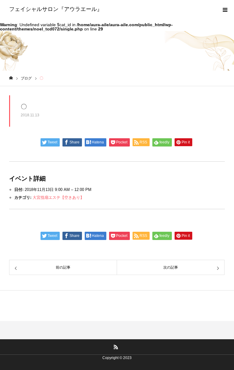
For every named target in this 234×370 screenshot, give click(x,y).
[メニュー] (225, 9)
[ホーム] (11, 78)
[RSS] (116, 347)
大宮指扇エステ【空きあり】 (58, 197)
